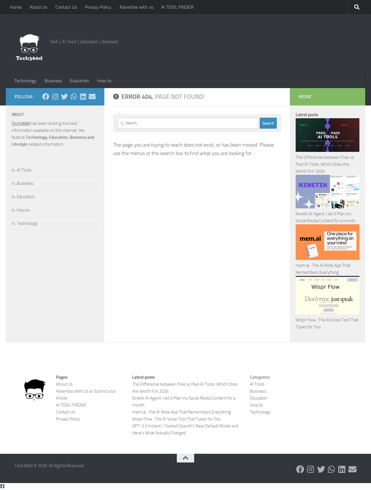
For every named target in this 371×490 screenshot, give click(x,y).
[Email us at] (92, 96)
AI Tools (24, 170)
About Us (38, 7)
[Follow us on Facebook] (45, 96)
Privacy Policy (98, 7)
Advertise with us (136, 7)
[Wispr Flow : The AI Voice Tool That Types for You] (327, 296)
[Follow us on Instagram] (55, 96)
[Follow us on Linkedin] (82, 96)
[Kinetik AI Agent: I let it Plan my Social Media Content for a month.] (327, 192)
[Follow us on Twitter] (64, 96)
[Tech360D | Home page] (28, 47)
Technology (25, 80)
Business (53, 80)
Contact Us (66, 7)
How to (104, 80)
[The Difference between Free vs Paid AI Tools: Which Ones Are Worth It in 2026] (327, 136)
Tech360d (21, 123)
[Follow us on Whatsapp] (73, 96)
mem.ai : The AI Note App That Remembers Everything (181, 412)
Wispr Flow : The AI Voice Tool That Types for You (176, 419)
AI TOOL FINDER (177, 7)
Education (79, 80)
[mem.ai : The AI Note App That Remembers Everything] (327, 243)
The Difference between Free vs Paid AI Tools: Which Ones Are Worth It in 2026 (325, 164)
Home (15, 7)
